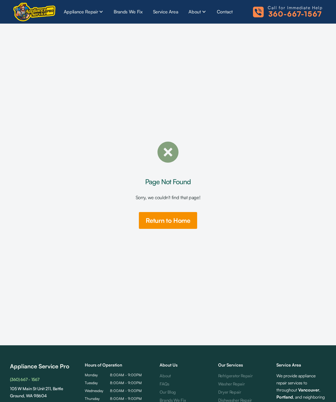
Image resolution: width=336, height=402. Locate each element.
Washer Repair (231, 383)
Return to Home (168, 220)
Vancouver (308, 390)
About (165, 375)
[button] (83, 11)
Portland (284, 397)
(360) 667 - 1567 (24, 379)
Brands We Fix (128, 11)
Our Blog (168, 392)
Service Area (165, 11)
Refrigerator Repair (235, 375)
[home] (34, 12)
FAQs (164, 383)
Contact (225, 11)
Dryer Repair (229, 392)
